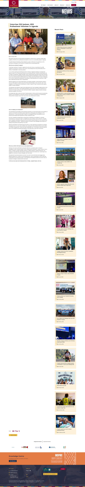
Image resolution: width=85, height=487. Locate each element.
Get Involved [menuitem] (50, 5)
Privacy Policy (31, 480)
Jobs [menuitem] (27, 474)
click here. (39, 160)
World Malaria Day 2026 (61, 385)
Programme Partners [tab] (38, 441)
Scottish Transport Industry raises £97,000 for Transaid (65, 274)
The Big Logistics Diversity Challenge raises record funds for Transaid (65, 229)
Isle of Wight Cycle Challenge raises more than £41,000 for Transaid (66, 319)
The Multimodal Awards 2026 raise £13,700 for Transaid (65, 207)
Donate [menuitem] (73, 5)
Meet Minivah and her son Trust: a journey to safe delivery (65, 71)
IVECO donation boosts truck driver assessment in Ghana (64, 117)
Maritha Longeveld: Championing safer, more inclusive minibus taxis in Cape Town (65, 185)
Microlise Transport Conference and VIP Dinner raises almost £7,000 (66, 341)
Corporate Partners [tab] (47, 441)
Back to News (13, 435)
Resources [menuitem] (62, 5)
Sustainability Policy (37, 480)
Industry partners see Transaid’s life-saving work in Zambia (65, 297)
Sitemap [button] (42, 480)
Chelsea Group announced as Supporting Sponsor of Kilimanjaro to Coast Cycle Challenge (64, 48)
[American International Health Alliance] (13, 447)
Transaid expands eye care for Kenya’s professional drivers (64, 430)
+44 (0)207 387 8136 (14, 470)
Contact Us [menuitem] (68, 5)
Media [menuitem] (27, 476)
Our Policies (27, 480)
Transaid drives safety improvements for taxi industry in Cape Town (65, 407)
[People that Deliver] (38, 447)
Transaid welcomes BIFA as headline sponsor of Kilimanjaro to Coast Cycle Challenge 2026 (65, 364)
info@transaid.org (13, 472)
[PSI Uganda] (64, 447)
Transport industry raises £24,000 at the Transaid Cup (64, 162)
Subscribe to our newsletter (50, 474)
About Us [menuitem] (56, 5)
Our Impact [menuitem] (43, 5)
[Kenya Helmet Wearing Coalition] (24, 447)
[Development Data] (52, 447)
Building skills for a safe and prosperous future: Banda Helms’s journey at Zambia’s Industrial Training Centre (66, 94)
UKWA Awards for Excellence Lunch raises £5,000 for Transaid (65, 140)
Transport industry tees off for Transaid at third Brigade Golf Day (65, 252)
